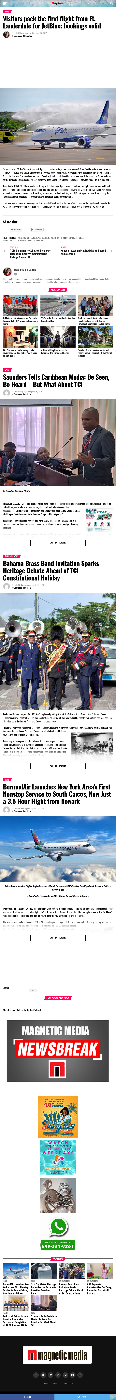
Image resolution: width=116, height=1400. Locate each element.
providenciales (70, 238)
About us (45, 1383)
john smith (57, 238)
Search (6, 987)
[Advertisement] (58, 63)
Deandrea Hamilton (22, 394)
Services (57, 1383)
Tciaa (82, 238)
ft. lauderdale (34, 238)
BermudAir (42, 908)
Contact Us (69, 1383)
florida (22, 238)
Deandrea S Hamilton (23, 35)
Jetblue (46, 238)
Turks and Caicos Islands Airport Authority (23, 241)
